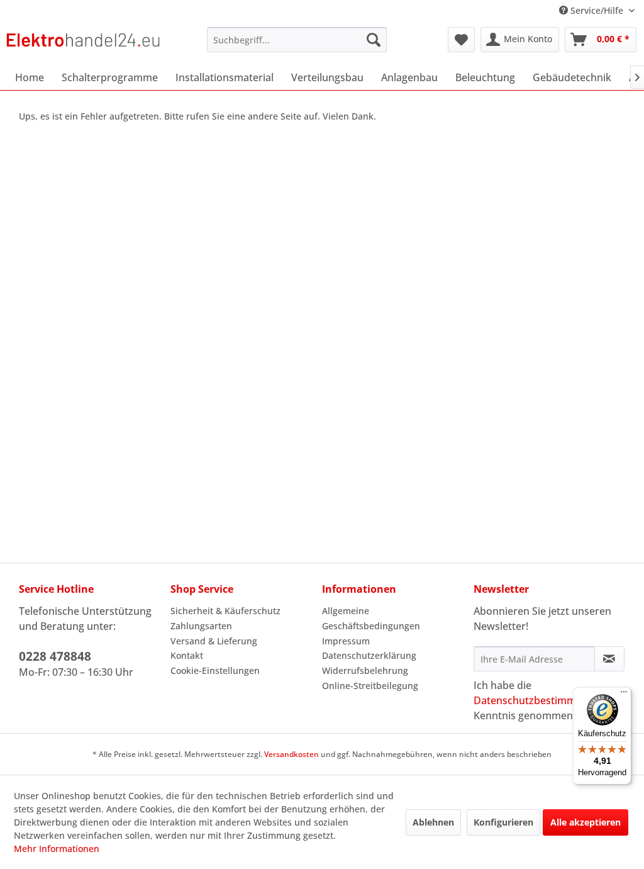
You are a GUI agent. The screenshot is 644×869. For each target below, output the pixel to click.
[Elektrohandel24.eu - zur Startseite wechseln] (83, 43)
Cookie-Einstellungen (215, 670)
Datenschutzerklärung (369, 655)
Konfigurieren (503, 822)
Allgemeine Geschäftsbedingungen (371, 618)
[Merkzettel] (461, 39)
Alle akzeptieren (585, 822)
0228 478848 (55, 656)
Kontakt (186, 655)
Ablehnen (433, 822)
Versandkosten (291, 754)
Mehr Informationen (56, 849)
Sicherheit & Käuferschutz (225, 611)
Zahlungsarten (201, 626)
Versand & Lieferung (213, 641)
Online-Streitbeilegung (370, 686)
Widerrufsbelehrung (365, 670)
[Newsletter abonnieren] (609, 658)
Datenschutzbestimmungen (540, 700)
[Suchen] (373, 39)
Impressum (346, 641)
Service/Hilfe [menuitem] (597, 10)
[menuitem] (297, 39)
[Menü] (623, 694)
